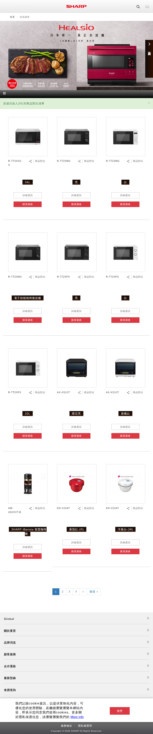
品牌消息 (10, 642)
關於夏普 (10, 630)
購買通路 (28, 204)
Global (9, 618)
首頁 (12, 17)
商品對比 (40, 161)
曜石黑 (76, 413)
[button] (149, 103)
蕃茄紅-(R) (76, 529)
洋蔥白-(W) (125, 529)
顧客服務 (10, 654)
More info (77, 717)
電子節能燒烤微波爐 (27, 298)
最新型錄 (10, 678)
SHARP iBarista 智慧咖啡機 (29, 531)
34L (27, 182)
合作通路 (10, 666)
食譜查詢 (10, 690)
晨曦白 (125, 413)
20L (27, 413)
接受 (120, 710)
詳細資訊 (28, 195)
